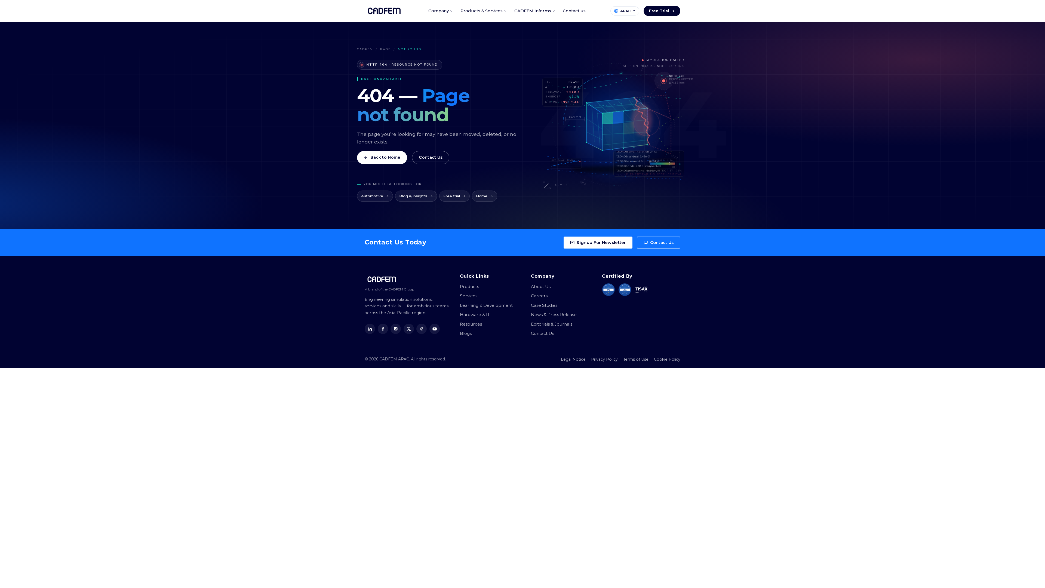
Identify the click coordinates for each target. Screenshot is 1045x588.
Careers (539, 295)
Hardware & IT (475, 314)
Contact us (574, 10)
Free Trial (659, 10)
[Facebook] (383, 329)
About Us (541, 286)
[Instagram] (396, 329)
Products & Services (481, 10)
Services (468, 295)
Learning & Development (486, 305)
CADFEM (365, 49)
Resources (471, 324)
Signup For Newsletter (601, 242)
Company (438, 10)
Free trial (451, 196)
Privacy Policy (604, 359)
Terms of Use (635, 359)
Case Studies (544, 305)
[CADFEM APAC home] (384, 10)
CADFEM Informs (532, 10)
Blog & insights (413, 196)
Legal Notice (573, 359)
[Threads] (421, 329)
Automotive (372, 196)
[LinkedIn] (370, 329)
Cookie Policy (667, 359)
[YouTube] (434, 329)
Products (469, 286)
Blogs (466, 333)
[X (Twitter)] (409, 329)
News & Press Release (554, 314)
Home (481, 196)
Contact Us (430, 157)
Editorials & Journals (551, 324)
